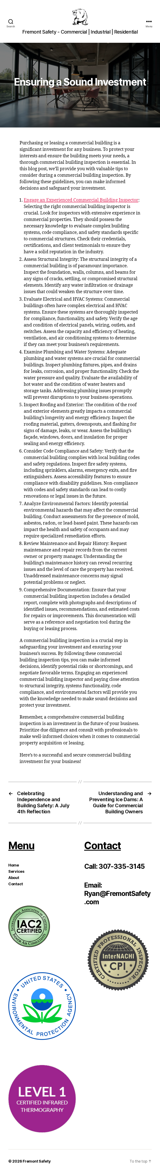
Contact (15, 884)
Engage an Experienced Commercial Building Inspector (81, 200)
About (13, 877)
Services (16, 871)
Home (13, 865)
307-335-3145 (122, 866)
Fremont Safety (37, 1161)
